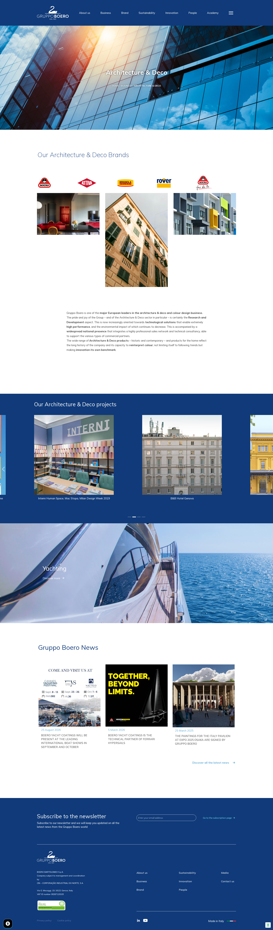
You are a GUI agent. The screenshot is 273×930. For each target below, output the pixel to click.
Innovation (171, 13)
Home (115, 85)
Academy (213, 13)
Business (105, 13)
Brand (124, 13)
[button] (269, 469)
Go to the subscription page (217, 818)
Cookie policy (64, 920)
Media (225, 872)
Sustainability (147, 13)
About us (84, 13)
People (192, 13)
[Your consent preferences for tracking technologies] (268, 925)
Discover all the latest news (210, 762)
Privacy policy (44, 920)
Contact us (227, 881)
